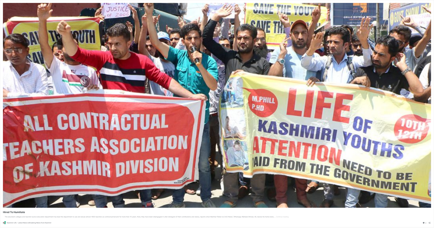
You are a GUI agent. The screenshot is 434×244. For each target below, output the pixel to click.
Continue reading (282, 217)
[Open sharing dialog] (429, 222)
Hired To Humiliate (14, 212)
